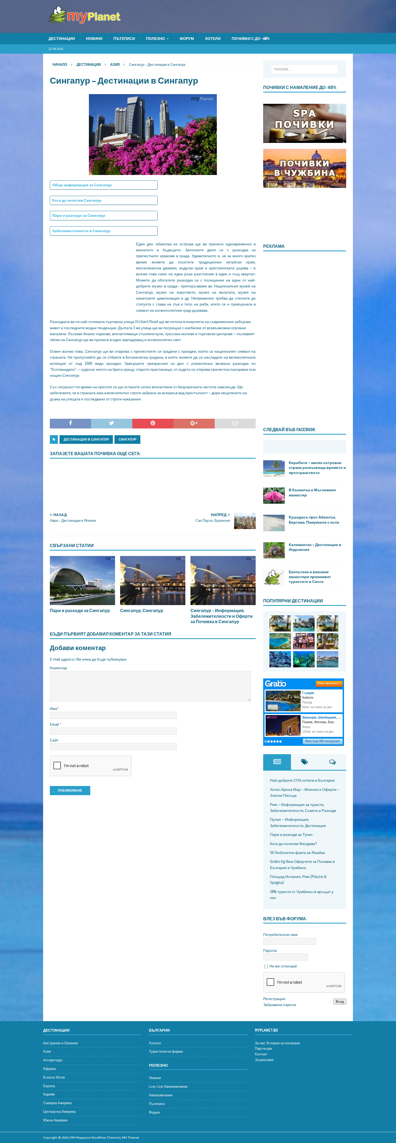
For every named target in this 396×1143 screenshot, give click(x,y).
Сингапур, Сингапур (141, 610)
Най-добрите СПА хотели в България (302, 780)
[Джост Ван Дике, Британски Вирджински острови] (280, 623)
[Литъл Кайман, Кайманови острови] (280, 659)
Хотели (213, 38)
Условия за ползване (283, 1043)
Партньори (263, 1048)
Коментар (58, 668)
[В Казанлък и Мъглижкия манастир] (274, 496)
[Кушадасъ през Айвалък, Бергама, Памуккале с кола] (274, 523)
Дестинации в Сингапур (86, 439)
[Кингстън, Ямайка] (304, 641)
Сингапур (127, 439)
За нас (260, 1043)
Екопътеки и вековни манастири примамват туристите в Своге (310, 576)
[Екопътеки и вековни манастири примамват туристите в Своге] (274, 577)
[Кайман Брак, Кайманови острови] (304, 659)
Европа (49, 1086)
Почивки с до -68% (250, 38)
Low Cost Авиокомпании (168, 1086)
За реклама (264, 1060)
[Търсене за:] (304, 69)
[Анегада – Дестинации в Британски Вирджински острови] (304, 623)
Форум (187, 38)
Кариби (49, 1094)
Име (53, 708)
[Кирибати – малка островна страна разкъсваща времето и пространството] (274, 468)
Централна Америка (59, 1112)
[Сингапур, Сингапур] (152, 580)
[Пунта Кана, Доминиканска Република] (327, 641)
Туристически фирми (166, 1051)
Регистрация (274, 999)
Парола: (270, 950)
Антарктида (52, 1060)
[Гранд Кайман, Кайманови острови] (327, 659)
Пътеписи (124, 38)
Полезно (155, 38)
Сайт (54, 740)
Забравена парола (279, 1005)
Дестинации (61, 38)
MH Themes (130, 1137)
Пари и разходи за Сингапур (78, 215)
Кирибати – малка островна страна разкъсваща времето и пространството (317, 467)
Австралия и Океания (60, 1043)
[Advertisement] (90, 274)
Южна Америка (55, 1120)
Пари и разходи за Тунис (291, 834)
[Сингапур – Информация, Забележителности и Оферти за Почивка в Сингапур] (223, 580)
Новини (94, 38)
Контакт (261, 1054)
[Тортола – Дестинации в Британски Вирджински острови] (280, 641)
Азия (47, 1051)
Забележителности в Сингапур (81, 231)
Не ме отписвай (283, 966)
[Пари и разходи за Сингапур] (82, 580)
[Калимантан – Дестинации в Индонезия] (274, 550)
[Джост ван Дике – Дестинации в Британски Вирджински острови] (327, 623)
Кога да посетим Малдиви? (293, 844)
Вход (340, 1002)
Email (55, 724)
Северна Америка (57, 1103)
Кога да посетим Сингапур (77, 200)
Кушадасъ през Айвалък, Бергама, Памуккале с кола (314, 519)
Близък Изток (54, 1077)
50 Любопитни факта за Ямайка (297, 852)
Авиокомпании (160, 1095)
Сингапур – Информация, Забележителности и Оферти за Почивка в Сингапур (221, 616)
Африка (49, 1069)
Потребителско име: (280, 934)
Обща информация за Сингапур (82, 185)
